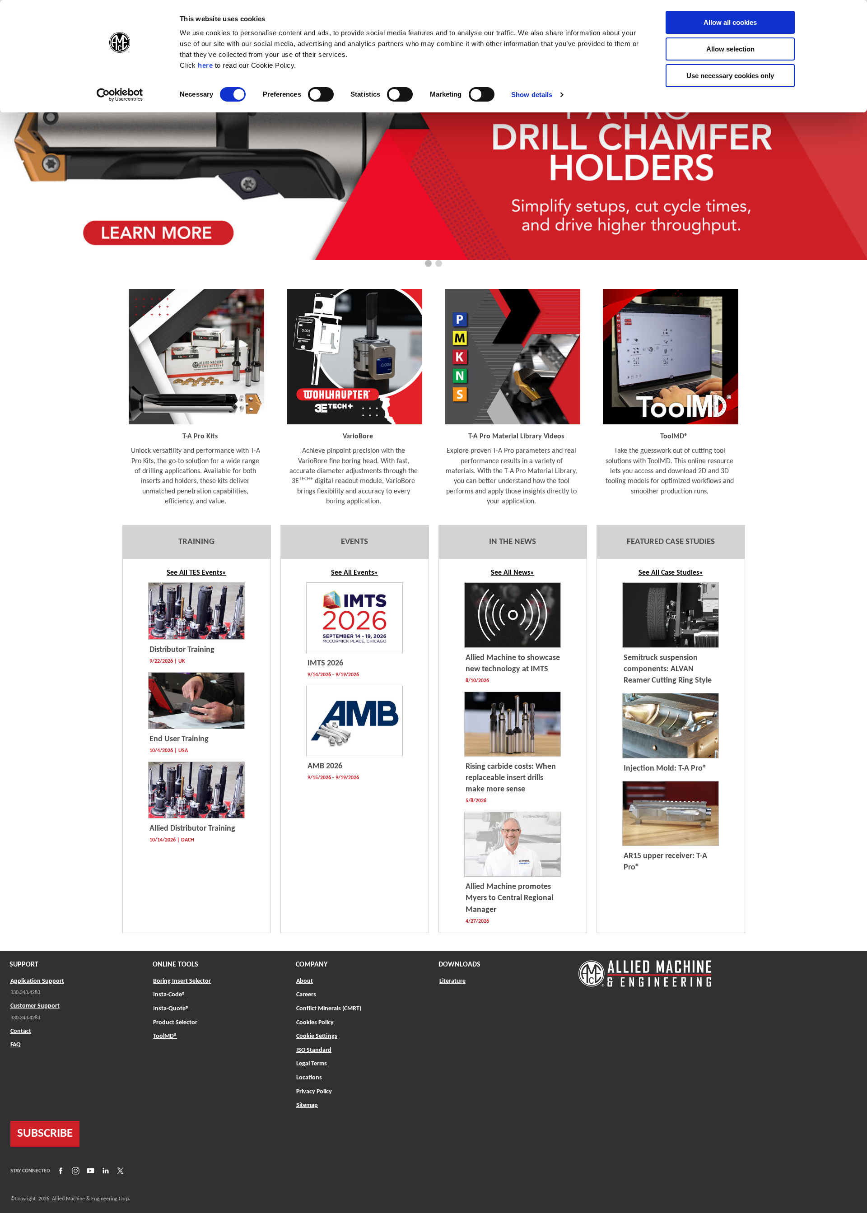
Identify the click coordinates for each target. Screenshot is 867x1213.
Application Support (37, 981)
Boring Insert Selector (182, 981)
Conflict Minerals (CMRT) (328, 1008)
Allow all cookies (730, 22)
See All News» (512, 572)
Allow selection (730, 49)
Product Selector (175, 1022)
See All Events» (354, 572)
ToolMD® (165, 1036)
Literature (452, 981)
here (205, 65)
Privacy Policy (314, 1091)
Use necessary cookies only (730, 75)
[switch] (321, 94)
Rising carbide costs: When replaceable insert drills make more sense (511, 778)
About (304, 981)
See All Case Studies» (671, 572)
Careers (306, 994)
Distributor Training (181, 650)
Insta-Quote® (171, 1008)
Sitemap (307, 1105)
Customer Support (35, 1006)
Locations (309, 1077)
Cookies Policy (315, 1022)
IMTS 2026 (325, 663)
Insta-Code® (169, 994)
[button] (428, 263)
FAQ (15, 1044)
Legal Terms (311, 1063)
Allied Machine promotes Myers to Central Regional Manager (509, 898)
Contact (20, 1031)
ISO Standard (313, 1050)
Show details (531, 94)
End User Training (179, 739)
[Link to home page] (645, 969)
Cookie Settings (316, 1036)
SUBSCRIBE (45, 1134)
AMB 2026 (325, 766)
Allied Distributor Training (192, 828)
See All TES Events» (196, 572)
